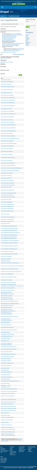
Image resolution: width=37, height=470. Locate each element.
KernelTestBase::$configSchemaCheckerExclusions (9, 316)
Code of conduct (13, 454)
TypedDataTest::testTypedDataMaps (7, 433)
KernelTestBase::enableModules (6, 344)
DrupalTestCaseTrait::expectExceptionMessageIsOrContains (11, 271)
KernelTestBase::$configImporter (6, 313)
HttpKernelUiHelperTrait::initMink (6, 309)
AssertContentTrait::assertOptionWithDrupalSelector (10, 170)
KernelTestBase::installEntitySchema (7, 363)
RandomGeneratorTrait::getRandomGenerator (9, 388)
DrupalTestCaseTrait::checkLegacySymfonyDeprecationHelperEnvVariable (13, 265)
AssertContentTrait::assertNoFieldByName (8, 124)
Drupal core (30, 448)
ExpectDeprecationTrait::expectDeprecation (8, 284)
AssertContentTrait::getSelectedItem (7, 208)
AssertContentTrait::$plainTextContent (7, 86)
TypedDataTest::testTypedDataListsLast (8, 431)
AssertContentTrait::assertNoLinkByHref (8, 135)
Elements (27, 45)
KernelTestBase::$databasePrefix (6, 320)
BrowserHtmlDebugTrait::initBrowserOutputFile (9, 253)
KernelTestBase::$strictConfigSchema (7, 327)
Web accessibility (3, 458)
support (5, 439)
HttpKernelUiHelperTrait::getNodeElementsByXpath (10, 303)
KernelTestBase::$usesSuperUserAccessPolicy (9, 329)
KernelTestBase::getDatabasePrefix (7, 351)
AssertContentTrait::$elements (6, 84)
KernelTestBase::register (5, 368)
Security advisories (3, 451)
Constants (27, 38)
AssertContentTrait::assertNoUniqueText (8, 157)
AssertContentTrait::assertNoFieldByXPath (8, 127)
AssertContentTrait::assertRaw (6, 175)
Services (27, 44)
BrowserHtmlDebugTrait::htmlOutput (7, 251)
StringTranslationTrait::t (5, 412)
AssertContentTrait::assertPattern (7, 173)
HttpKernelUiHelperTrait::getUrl (6, 307)
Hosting (11, 450)
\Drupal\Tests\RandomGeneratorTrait (8, 38)
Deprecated (28, 43)
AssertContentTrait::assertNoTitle (7, 154)
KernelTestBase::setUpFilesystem (6, 377)
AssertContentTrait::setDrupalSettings (7, 219)
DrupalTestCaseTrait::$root (5, 260)
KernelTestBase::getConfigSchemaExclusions (8, 346)
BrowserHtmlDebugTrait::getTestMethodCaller (9, 248)
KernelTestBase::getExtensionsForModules (8, 354)
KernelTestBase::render (5, 370)
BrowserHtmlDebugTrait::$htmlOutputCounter (9, 230)
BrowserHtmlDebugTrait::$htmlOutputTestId (8, 238)
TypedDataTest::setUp (5, 422)
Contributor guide (13, 451)
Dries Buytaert (30, 467)
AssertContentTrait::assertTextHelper (7, 180)
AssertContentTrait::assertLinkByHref (7, 111)
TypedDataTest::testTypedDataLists (7, 427)
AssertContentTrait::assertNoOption (7, 140)
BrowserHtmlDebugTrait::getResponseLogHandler (9, 245)
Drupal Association (3, 459)
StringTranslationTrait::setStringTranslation (8, 410)
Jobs (1, 452)
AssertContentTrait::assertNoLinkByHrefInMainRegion (10, 138)
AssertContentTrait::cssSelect (6, 199)
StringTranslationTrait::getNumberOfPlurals (8, 406)
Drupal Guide (21, 448)
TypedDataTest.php (14, 16)
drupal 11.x (3, 16)
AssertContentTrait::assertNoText (7, 151)
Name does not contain (4, 70)
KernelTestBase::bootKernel (5, 338)
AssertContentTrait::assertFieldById (7, 95)
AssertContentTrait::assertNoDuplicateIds (8, 113)
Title (13, 78)
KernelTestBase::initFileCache (6, 358)
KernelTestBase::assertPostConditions (7, 334)
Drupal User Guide (22, 449)
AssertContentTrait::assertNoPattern (7, 145)
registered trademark (22, 467)
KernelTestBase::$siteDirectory (6, 324)
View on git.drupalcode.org (19, 54)
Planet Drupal (2, 448)
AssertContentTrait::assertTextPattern (7, 183)
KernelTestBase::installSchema (6, 365)
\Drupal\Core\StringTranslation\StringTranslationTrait (13, 49)
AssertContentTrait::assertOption (6, 160)
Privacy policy (2, 462)
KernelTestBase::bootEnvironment (7, 336)
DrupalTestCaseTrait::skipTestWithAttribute (8, 282)
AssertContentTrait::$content (6, 79)
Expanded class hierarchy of (8, 52)
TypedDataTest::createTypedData (7, 419)
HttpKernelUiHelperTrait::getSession (7, 305)
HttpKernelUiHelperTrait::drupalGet (7, 299)
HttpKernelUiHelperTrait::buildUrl (6, 295)
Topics (27, 35)
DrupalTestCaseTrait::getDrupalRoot (7, 273)
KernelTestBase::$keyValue (5, 322)
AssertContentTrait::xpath (5, 223)
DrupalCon (11, 453)
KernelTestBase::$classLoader (6, 312)
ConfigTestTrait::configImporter (6, 256)
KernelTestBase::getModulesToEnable (7, 356)
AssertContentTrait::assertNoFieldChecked (8, 130)
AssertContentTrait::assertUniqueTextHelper (8, 193)
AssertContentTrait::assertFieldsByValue (8, 105)
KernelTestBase (14, 33)
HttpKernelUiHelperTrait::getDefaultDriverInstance (9, 301)
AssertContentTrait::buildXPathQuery (7, 195)
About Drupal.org (3, 460)
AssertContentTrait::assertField (6, 92)
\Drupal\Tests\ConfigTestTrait (7, 39)
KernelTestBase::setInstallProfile (6, 372)
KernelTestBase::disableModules (6, 343)
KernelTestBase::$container (5, 318)
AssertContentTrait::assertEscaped (7, 89)
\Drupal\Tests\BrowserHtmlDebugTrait (13, 44)
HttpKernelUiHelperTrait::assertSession (7, 293)
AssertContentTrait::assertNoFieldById (7, 122)
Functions (27, 37)
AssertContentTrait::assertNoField (7, 119)
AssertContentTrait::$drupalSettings (7, 81)
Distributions (30, 451)
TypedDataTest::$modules (5, 415)
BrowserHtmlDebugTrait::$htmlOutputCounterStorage (10, 232)
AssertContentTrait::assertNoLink (6, 133)
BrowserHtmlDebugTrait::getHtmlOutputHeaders (9, 242)
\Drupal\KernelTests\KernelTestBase (13, 50)
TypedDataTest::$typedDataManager (7, 417)
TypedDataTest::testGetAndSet (6, 424)
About (1, 456)
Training (11, 449)
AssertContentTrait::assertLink (6, 108)
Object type (2, 73)
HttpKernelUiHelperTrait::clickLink (6, 297)
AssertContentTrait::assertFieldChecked (8, 102)
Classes (27, 36)
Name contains (3, 66)
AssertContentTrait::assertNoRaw (7, 148)
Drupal (15, 467)
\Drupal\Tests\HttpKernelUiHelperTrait (8, 45)
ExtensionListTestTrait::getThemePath (7, 290)
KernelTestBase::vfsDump (5, 383)
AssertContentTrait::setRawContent (7, 221)
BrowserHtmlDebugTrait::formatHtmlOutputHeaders (10, 240)
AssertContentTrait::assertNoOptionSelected (8, 143)
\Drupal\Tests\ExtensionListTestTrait (8, 40)
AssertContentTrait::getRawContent (7, 206)
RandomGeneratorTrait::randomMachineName (9, 391)
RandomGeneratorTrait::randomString (7, 395)
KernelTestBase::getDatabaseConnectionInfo (8, 349)
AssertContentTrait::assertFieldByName (8, 97)
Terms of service (3, 461)
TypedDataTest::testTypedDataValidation (8, 435)
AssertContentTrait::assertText (6, 178)
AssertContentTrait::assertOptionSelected (8, 165)
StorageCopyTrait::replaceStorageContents (8, 399)
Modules (29, 449)
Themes (29, 450)
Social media (2, 449)
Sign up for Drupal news (4, 450)
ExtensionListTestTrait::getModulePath (7, 287)
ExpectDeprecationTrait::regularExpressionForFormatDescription (12, 285)
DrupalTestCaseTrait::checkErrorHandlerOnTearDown (10, 262)
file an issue (20, 438)
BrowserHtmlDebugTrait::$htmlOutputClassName (9, 228)
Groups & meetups (13, 452)
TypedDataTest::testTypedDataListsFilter (8, 429)
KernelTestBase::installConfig (6, 360)
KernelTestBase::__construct (6, 385)
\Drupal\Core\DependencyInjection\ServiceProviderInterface (12, 34)
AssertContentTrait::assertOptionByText (8, 163)
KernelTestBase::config (5, 340)
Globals (27, 39)
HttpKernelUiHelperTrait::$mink (6, 292)
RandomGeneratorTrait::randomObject (7, 393)
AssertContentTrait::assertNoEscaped (7, 116)
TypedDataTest (19, 48)
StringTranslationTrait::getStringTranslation (8, 408)
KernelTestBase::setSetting (5, 374)
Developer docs (21, 450)
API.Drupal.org (21, 451)
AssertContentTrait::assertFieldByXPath (8, 100)
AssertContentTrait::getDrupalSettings (7, 204)
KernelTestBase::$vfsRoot (5, 332)
